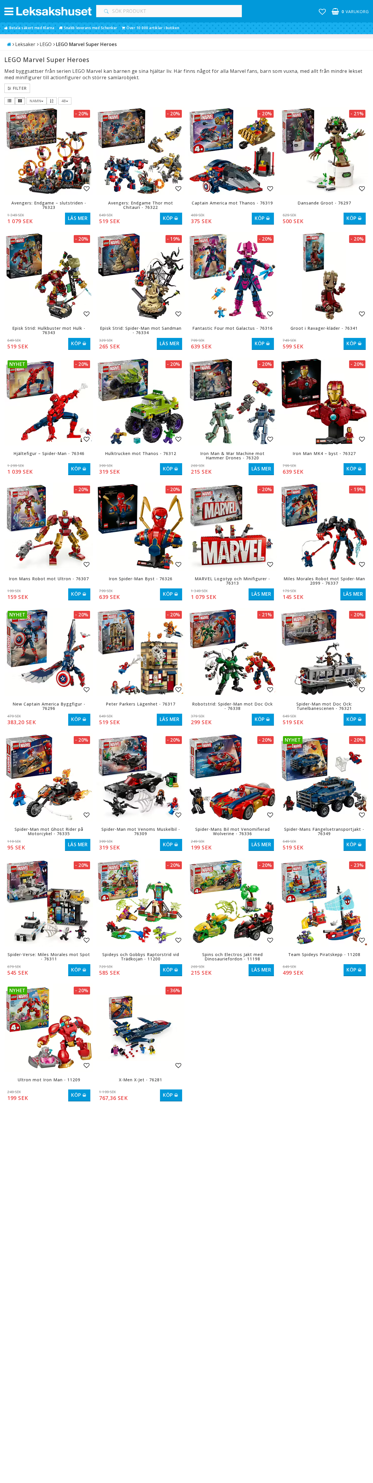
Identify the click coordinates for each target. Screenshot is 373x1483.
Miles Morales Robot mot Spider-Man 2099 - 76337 (324, 581)
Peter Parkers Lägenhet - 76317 (140, 704)
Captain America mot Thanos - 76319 (232, 203)
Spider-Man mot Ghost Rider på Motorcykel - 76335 (49, 831)
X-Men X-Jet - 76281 (140, 1079)
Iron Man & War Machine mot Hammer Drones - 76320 (232, 456)
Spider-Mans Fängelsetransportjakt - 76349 (324, 831)
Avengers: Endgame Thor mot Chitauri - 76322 (140, 205)
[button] (322, 11)
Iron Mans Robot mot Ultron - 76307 (49, 578)
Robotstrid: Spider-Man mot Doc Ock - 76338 (232, 706)
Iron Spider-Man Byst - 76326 (141, 578)
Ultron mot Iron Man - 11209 (48, 1079)
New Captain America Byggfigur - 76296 (49, 706)
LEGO (46, 44)
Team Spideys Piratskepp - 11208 (324, 954)
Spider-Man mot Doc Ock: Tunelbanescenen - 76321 (324, 706)
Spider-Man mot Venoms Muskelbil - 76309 (140, 831)
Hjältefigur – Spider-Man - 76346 (49, 453)
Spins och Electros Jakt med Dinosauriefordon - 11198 (232, 957)
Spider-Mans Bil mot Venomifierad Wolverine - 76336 (232, 831)
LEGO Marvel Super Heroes (86, 44)
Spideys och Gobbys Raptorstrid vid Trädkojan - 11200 (140, 957)
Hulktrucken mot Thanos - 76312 (140, 453)
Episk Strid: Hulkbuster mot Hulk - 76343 (48, 330)
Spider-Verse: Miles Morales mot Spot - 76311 (49, 957)
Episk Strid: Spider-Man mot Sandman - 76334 (141, 330)
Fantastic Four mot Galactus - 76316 (232, 328)
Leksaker (25, 44)
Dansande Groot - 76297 (324, 203)
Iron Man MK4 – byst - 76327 (324, 453)
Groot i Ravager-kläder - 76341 (324, 328)
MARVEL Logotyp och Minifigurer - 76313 (232, 581)
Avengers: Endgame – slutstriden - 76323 (48, 205)
